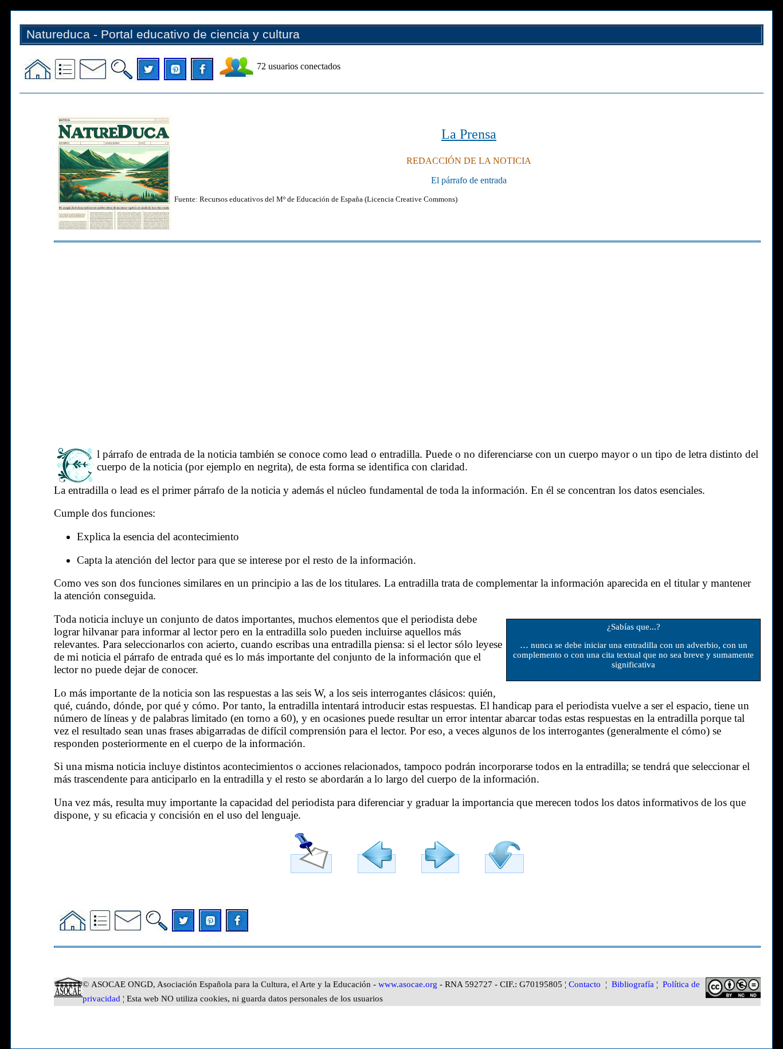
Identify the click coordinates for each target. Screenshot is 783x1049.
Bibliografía (633, 984)
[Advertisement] (398, 340)
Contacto (585, 984)
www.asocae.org (407, 984)
